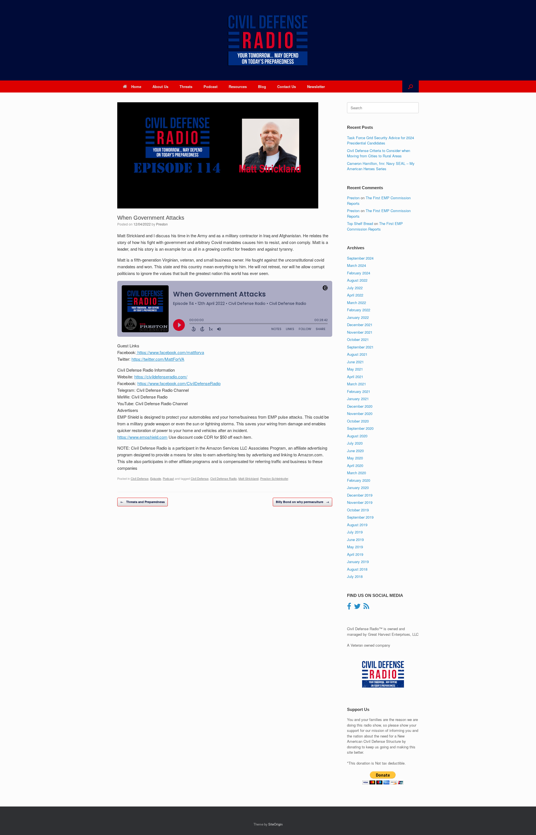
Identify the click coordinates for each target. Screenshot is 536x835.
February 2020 (358, 480)
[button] (410, 86)
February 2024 (358, 273)
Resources (238, 86)
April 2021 (355, 376)
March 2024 (356, 265)
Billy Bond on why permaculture (302, 502)
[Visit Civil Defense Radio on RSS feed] (366, 607)
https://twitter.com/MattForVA (157, 359)
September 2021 (360, 347)
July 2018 (355, 576)
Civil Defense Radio (223, 478)
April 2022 (355, 295)
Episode (155, 478)
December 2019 (359, 495)
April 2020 (355, 465)
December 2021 (359, 324)
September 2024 (360, 258)
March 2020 (356, 472)
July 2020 (355, 443)
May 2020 (355, 458)
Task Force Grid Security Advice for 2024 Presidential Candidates (380, 140)
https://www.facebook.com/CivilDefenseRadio (179, 383)
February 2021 (358, 391)
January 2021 (358, 398)
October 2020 (358, 421)
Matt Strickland (248, 478)
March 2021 (356, 383)
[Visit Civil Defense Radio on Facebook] (349, 607)
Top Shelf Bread (360, 223)
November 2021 (359, 332)
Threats (186, 86)
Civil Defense (140, 478)
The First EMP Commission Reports (375, 226)
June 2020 (355, 450)
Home (136, 86)
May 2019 (355, 546)
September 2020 (360, 428)
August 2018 (357, 569)
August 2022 (357, 280)
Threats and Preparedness (142, 502)
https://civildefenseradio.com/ (160, 376)
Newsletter (316, 86)
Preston (162, 224)
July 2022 (355, 287)
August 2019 (357, 524)
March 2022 (356, 302)
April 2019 (355, 554)
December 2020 (359, 406)
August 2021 (357, 354)
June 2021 (355, 361)
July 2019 (355, 532)
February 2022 (358, 309)
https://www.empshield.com (142, 437)
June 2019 (355, 539)
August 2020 (357, 435)
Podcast (210, 86)
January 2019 (358, 561)
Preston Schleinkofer (274, 478)
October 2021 (358, 339)
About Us (160, 86)
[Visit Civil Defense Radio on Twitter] (357, 607)
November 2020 (359, 413)
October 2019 (358, 510)
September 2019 (360, 517)
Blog (262, 86)
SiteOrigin (275, 824)
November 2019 (359, 502)
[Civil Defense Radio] (268, 40)
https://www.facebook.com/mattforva (170, 352)
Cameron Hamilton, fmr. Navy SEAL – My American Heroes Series (381, 166)
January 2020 (358, 487)
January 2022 (358, 317)
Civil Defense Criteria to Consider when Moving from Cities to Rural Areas (378, 153)
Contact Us (286, 86)
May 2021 (355, 369)
